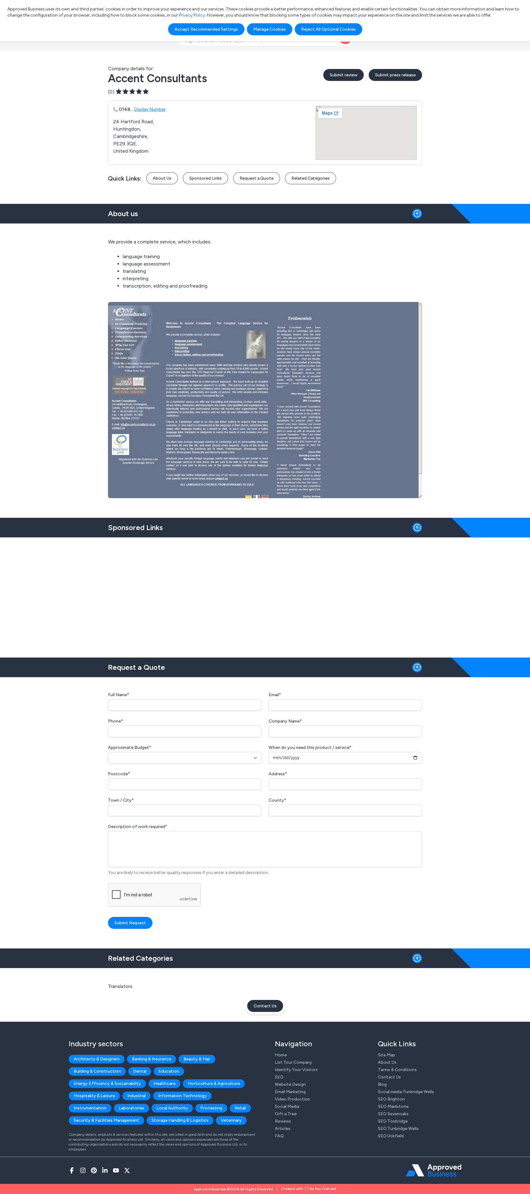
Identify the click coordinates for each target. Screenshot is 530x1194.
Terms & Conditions (397, 1069)
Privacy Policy (192, 15)
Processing (211, 1108)
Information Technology (182, 1095)
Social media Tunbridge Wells (406, 1091)
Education (169, 1071)
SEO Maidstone (393, 1106)
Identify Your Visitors (296, 1069)
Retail (240, 1108)
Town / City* (121, 800)
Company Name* (285, 721)
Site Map (386, 1055)
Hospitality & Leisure (94, 1095)
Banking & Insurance (151, 1059)
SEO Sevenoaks (393, 1113)
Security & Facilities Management (106, 1120)
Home (281, 1055)
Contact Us (265, 1006)
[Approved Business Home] (433, 1170)
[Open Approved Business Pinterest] (94, 1170)
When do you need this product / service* (310, 747)
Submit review (343, 75)
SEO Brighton (391, 1099)
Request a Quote (257, 178)
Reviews (283, 1121)
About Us (162, 178)
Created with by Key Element (308, 1189)
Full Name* (118, 694)
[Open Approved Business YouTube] (116, 1170)
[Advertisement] (265, 595)
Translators (120, 986)
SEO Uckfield (391, 1136)
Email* (275, 694)
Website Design (290, 1084)
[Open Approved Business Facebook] (72, 1170)
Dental (139, 1071)
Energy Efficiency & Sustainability (107, 1083)
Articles (282, 1128)
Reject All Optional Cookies (328, 29)
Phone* (115, 721)
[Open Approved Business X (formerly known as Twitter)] (127, 1170)
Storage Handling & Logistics (180, 1120)
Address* (278, 773)
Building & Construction (97, 1071)
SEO (279, 1077)
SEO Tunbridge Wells (398, 1128)
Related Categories (310, 178)
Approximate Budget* (129, 747)
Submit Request (130, 922)
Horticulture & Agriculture (214, 1083)
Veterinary (231, 1120)
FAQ (279, 1136)
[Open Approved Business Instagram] (83, 1170)
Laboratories (131, 1108)
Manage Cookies (269, 29)
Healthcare (164, 1083)
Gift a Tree (286, 1113)
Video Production (292, 1099)
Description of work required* (137, 826)
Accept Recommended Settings (206, 29)
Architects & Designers (97, 1059)
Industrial (136, 1095)
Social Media (287, 1106)
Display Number (150, 109)
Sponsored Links (205, 178)
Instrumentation (90, 1108)
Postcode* (119, 773)
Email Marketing (290, 1091)
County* (277, 800)
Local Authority (172, 1108)
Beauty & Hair (196, 1059)
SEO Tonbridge (393, 1121)
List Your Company (293, 1062)
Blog (382, 1084)
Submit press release (395, 75)
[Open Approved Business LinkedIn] (105, 1170)
